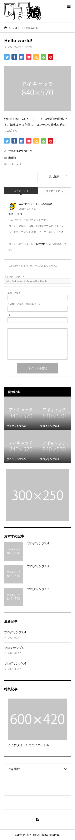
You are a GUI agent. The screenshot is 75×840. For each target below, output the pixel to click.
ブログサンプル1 (38, 543)
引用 (19, 213)
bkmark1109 (24, 151)
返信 (11, 213)
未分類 (28, 46)
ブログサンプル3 (38, 589)
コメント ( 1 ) (21, 190)
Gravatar (41, 244)
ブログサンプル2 (38, 566)
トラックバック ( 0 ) (54, 190)
